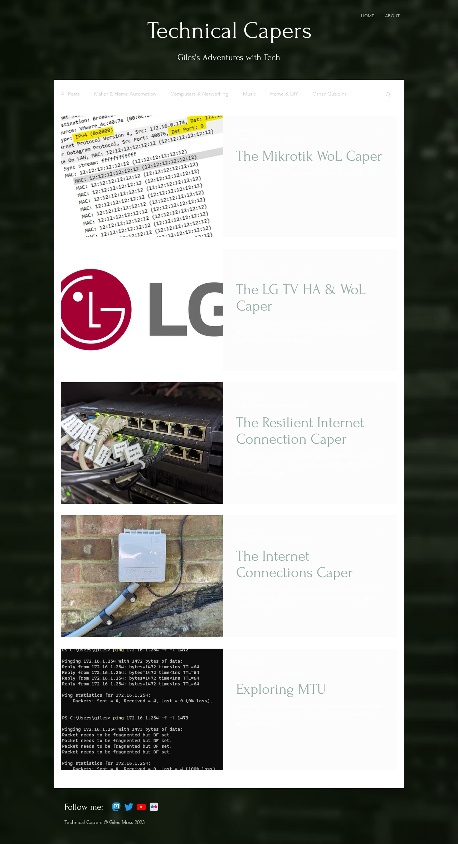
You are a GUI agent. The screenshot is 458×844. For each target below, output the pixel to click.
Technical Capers (229, 31)
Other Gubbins (329, 94)
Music (249, 94)
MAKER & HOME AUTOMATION (273, 272)
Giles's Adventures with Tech (228, 57)
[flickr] (153, 806)
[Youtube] (141, 806)
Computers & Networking (199, 94)
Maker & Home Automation (125, 94)
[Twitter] (128, 806)
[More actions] (383, 130)
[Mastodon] (116, 806)
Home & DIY (284, 94)
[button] (388, 95)
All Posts (70, 94)
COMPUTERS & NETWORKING (271, 139)
